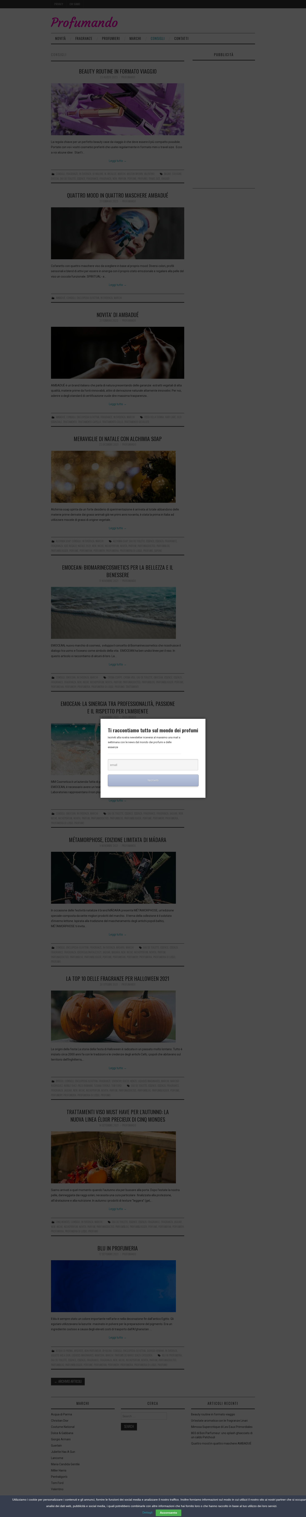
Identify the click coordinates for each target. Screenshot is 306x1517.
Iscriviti (153, 780)
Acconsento (168, 1512)
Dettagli (147, 1512)
